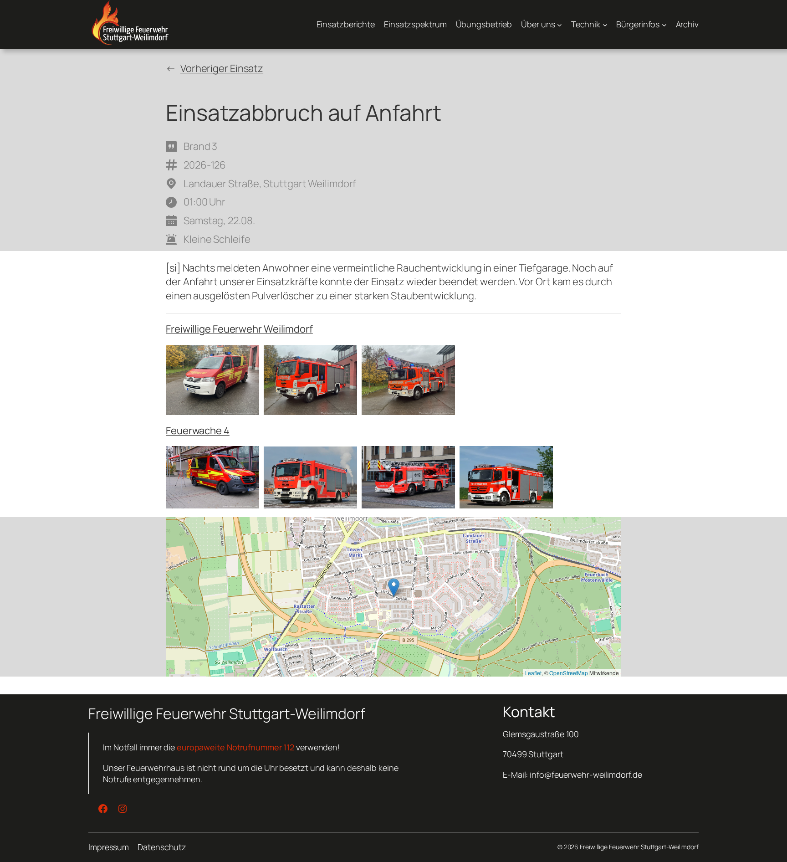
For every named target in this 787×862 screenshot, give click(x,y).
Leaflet (533, 673)
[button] (393, 587)
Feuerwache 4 (198, 430)
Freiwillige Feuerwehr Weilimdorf (239, 329)
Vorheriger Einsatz (221, 68)
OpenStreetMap (568, 673)
